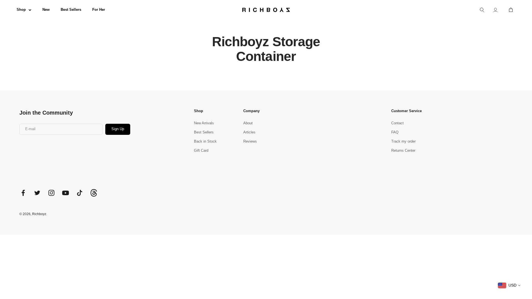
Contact (397, 123)
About (248, 123)
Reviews (250, 141)
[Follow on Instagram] (51, 193)
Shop (21, 9)
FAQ (394, 132)
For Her (98, 9)
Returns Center (403, 150)
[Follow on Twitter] (37, 193)
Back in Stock (205, 141)
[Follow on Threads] (94, 195)
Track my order (403, 141)
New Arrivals (204, 123)
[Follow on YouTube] (65, 193)
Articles (249, 132)
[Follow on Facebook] (23, 193)
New (46, 9)
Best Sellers (71, 9)
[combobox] (509, 285)
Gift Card (201, 150)
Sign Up (117, 129)
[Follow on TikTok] (79, 193)
